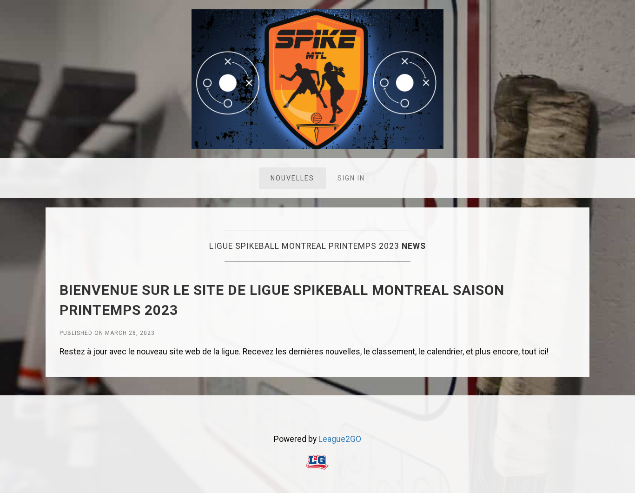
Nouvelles (292, 178)
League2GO (339, 439)
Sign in (351, 178)
